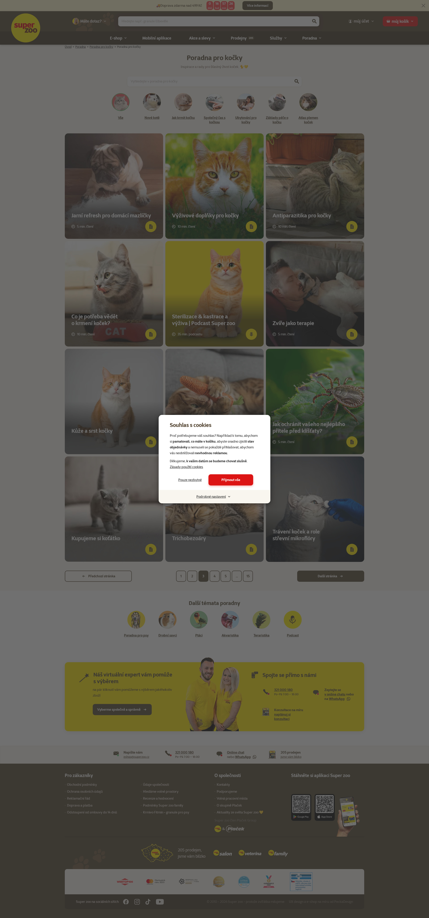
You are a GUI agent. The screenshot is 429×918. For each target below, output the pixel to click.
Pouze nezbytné (190, 480)
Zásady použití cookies (186, 467)
